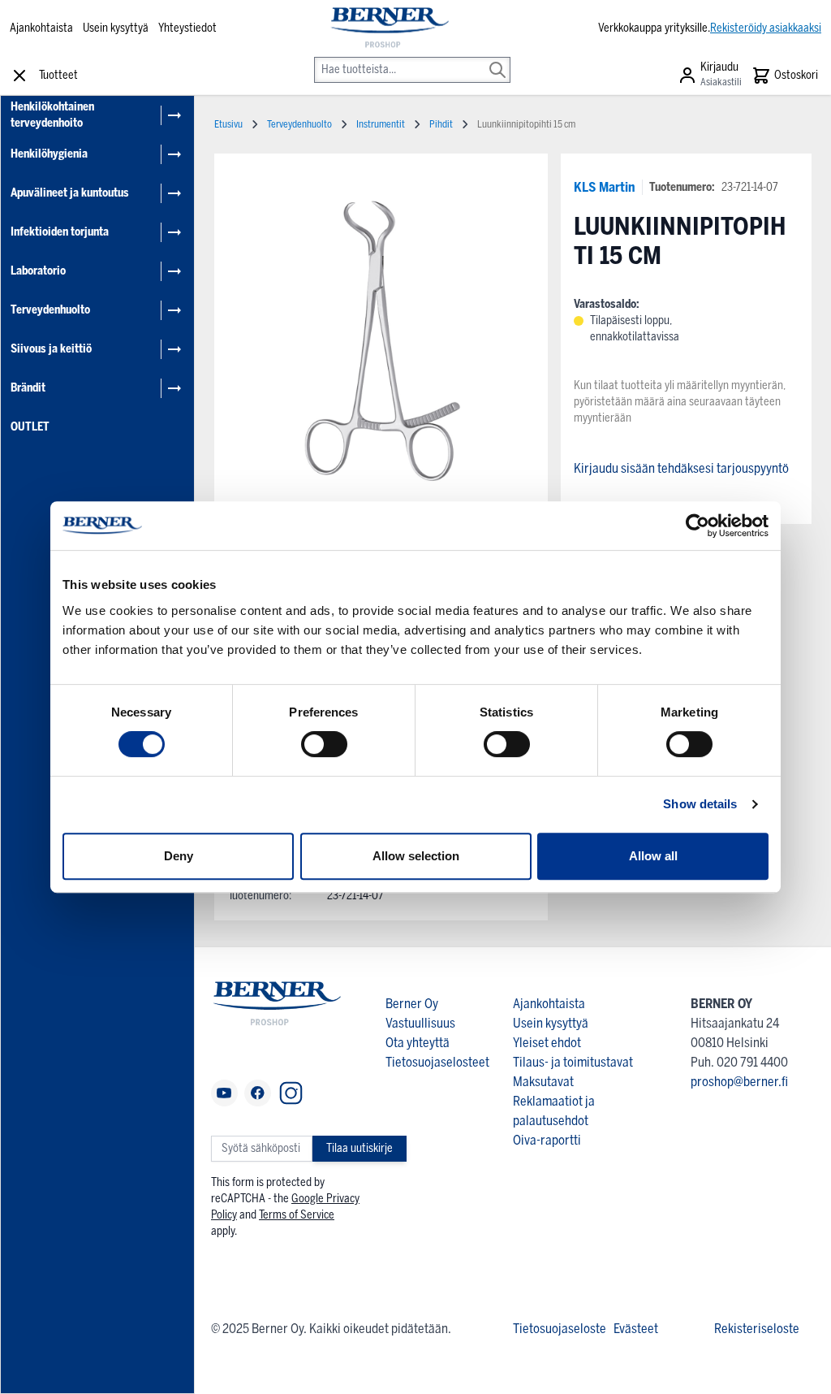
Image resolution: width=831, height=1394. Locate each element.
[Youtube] (224, 1093)
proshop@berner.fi (739, 1081)
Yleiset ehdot (547, 1042)
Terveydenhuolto (50, 310)
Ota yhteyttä (417, 1042)
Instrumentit (380, 124)
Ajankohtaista (41, 28)
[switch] (324, 744)
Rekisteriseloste (756, 1328)
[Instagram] (291, 1093)
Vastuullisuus (420, 1023)
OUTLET (30, 427)
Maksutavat (543, 1081)
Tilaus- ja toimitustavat (573, 1062)
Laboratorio (38, 271)
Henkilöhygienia (49, 154)
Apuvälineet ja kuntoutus (70, 193)
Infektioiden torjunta (60, 232)
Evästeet (636, 1328)
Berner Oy (411, 1003)
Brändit (28, 388)
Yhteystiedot (187, 28)
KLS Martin (604, 187)
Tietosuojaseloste (559, 1328)
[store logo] (388, 28)
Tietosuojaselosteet (437, 1062)
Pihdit (441, 124)
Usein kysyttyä (116, 28)
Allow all (653, 856)
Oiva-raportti (547, 1140)
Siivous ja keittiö (51, 349)
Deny (178, 856)
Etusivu (228, 124)
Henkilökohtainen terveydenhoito (52, 115)
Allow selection (415, 856)
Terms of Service (296, 1215)
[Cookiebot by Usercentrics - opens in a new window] (697, 525)
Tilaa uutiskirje (359, 1148)
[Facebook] (257, 1093)
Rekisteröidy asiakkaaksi (765, 28)
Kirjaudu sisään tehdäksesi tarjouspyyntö (681, 468)
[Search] (497, 58)
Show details (700, 804)
